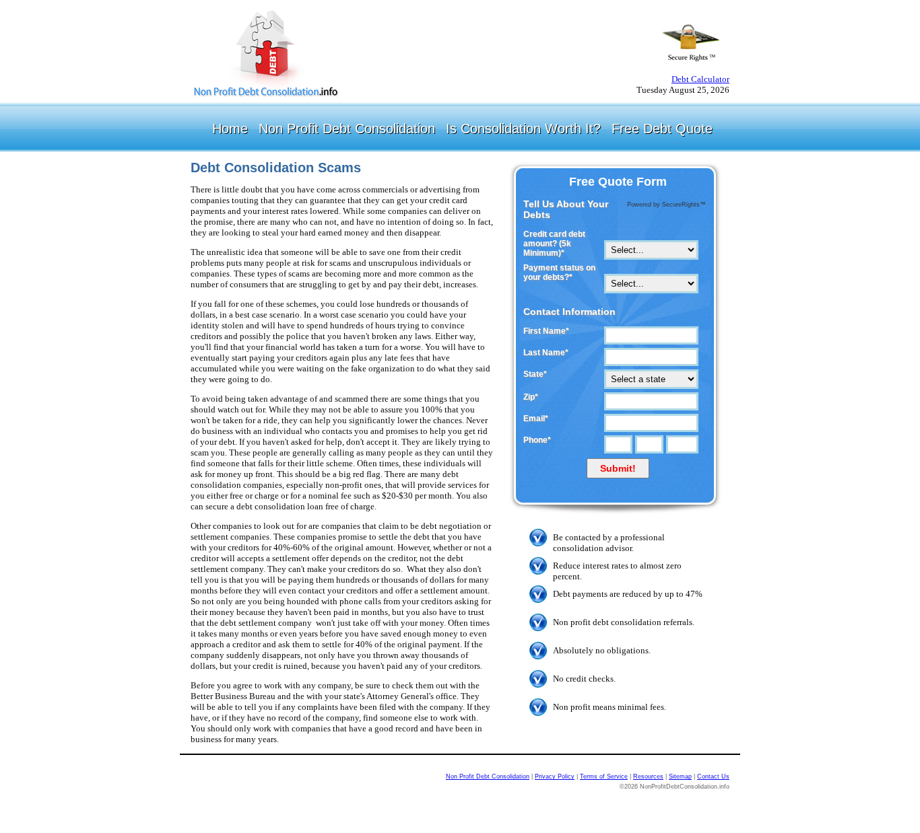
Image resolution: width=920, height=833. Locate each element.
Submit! (618, 468)
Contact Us (713, 776)
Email (535, 418)
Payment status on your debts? (559, 272)
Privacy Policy (554, 776)
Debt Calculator (700, 79)
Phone (537, 440)
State (535, 374)
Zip (530, 397)
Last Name (545, 352)
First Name (546, 331)
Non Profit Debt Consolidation (347, 128)
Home (230, 128)
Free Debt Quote (662, 128)
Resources (648, 776)
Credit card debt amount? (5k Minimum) (554, 243)
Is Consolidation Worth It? (523, 128)
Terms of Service (604, 776)
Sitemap (680, 776)
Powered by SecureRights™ (666, 204)
